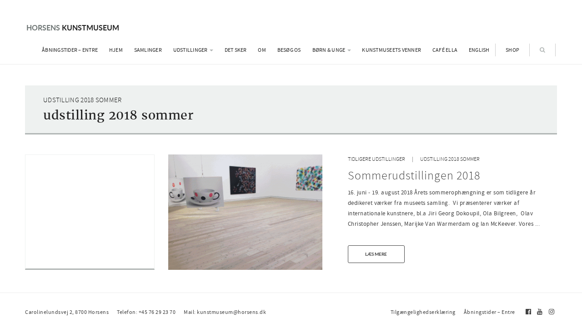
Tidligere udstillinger (376, 159)
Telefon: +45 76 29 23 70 (146, 312)
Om (262, 50)
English (479, 50)
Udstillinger (191, 50)
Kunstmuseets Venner (391, 50)
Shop (512, 50)
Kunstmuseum (72, 27)
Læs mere (376, 254)
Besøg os (289, 50)
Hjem (116, 50)
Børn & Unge (329, 50)
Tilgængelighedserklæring (423, 312)
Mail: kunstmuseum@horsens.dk (225, 312)
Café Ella (444, 50)
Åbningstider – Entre (70, 50)
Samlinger (148, 50)
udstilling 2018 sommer (450, 159)
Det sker (236, 50)
